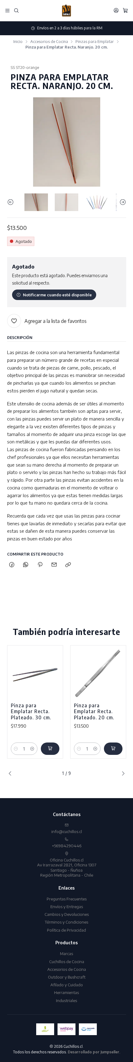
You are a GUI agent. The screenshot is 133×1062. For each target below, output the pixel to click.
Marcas (66, 953)
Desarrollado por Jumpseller (93, 1052)
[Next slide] (121, 202)
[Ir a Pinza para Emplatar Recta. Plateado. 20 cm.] (98, 673)
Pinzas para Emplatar (94, 42)
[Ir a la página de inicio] (66, 10)
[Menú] (7, 10)
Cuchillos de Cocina (66, 961)
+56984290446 (66, 845)
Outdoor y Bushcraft (66, 976)
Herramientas (66, 992)
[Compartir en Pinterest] (40, 565)
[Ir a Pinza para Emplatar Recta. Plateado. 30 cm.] (35, 673)
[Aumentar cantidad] (32, 749)
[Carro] (125, 10)
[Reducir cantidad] (16, 749)
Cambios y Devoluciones (67, 914)
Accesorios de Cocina (49, 42)
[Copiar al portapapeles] (68, 565)
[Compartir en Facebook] (12, 565)
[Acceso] (116, 10)
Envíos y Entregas (66, 906)
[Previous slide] (11, 202)
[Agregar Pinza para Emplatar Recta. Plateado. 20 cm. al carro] (113, 749)
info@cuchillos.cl (66, 831)
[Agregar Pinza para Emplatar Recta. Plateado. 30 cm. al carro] (50, 749)
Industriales (66, 1000)
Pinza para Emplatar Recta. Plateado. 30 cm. (31, 711)
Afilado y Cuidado (66, 984)
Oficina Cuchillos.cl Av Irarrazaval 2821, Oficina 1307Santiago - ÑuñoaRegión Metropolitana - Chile (66, 867)
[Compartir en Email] (54, 565)
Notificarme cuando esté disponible (57, 294)
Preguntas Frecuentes (67, 898)
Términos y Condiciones (66, 921)
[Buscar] (16, 10)
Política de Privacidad (66, 930)
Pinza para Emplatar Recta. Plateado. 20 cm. (94, 711)
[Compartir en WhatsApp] (26, 565)
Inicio (18, 42)
